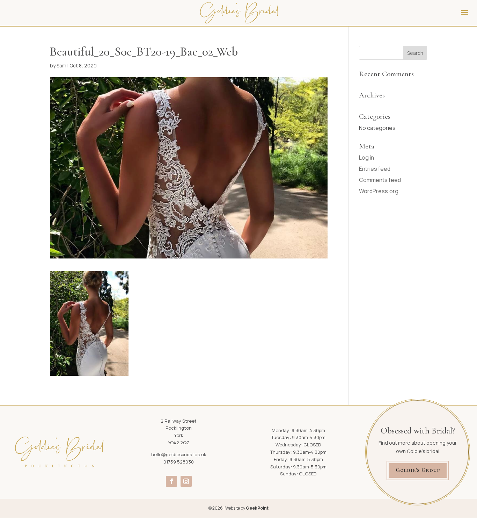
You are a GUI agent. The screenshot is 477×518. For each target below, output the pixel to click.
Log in (366, 157)
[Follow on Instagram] (186, 481)
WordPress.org (378, 191)
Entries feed (374, 169)
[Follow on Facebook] (171, 481)
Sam (61, 65)
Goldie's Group (418, 470)
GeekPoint (257, 508)
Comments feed (380, 180)
